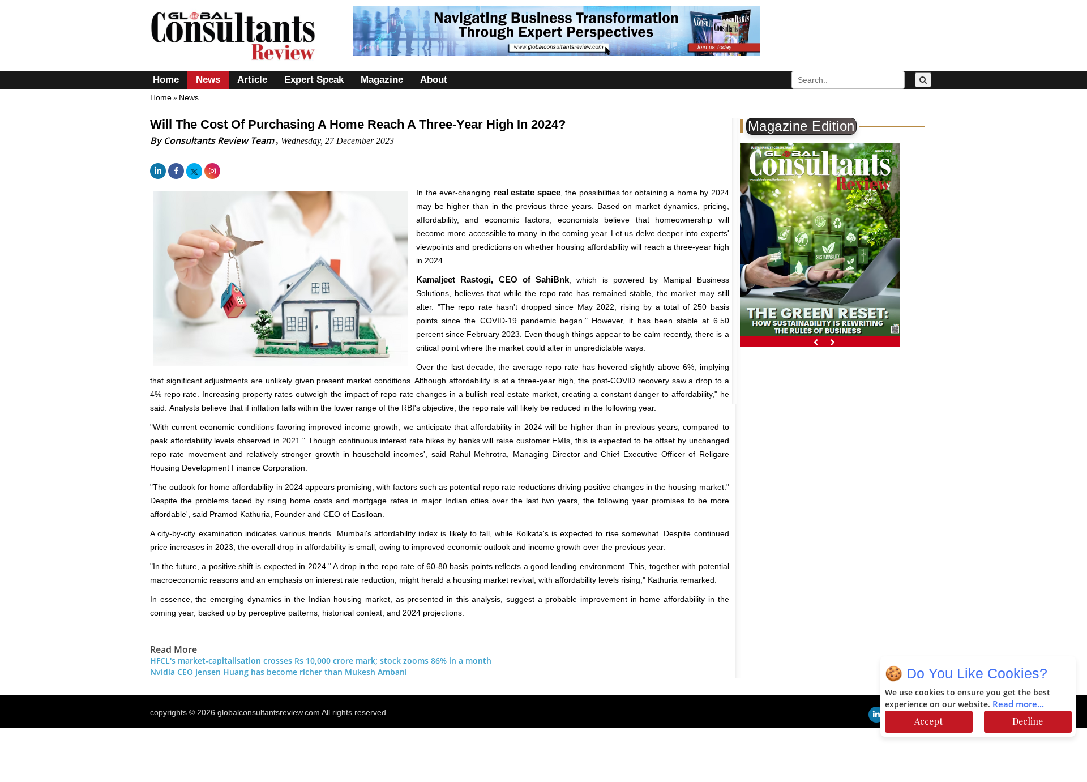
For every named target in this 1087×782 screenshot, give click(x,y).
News (208, 79)
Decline (1027, 721)
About (433, 79)
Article (252, 79)
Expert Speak (314, 79)
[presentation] (816, 341)
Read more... (1018, 704)
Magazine (382, 79)
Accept (928, 721)
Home (166, 79)
